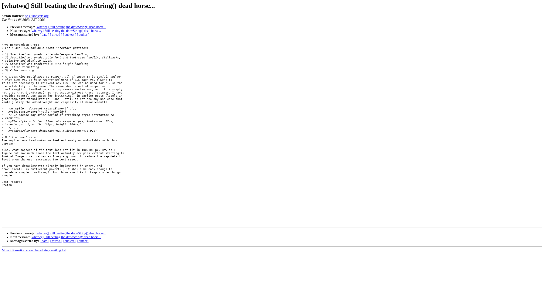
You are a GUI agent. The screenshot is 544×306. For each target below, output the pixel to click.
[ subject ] (69, 34)
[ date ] (44, 34)
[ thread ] (56, 34)
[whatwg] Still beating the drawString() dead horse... (71, 27)
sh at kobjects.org (37, 16)
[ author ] (83, 34)
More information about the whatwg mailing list (34, 250)
